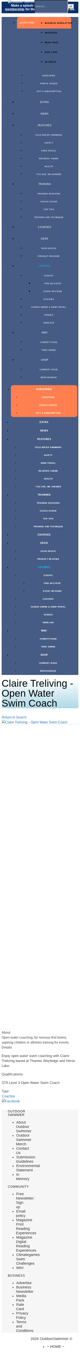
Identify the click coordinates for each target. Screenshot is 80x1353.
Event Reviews (52, 291)
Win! (44, 332)
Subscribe (27, 22)
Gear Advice (48, 248)
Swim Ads (48, 323)
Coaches (48, 299)
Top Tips (48, 209)
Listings (45, 266)
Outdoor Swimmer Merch (23, 1139)
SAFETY (48, 143)
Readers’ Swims (48, 158)
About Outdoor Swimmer (23, 1126)
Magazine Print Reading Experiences (26, 1226)
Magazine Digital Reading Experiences (26, 1243)
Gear (44, 238)
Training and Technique (49, 217)
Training (44, 184)
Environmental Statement (28, 1168)
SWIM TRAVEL (48, 151)
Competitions (48, 342)
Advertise (51, 33)
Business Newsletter (58, 23)
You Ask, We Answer (48, 174)
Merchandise (49, 377)
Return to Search (14, 717)
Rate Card (51, 52)
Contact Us (22, 1150)
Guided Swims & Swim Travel (48, 307)
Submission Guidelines (25, 1159)
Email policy (20, 1213)
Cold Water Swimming (48, 135)
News (44, 113)
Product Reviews (49, 256)
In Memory (22, 1176)
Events (48, 275)
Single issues (49, 83)
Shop (44, 359)
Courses (44, 227)
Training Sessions (48, 194)
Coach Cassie (48, 201)
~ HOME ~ (55, 1347)
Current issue (49, 369)
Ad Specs (50, 62)
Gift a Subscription (49, 91)
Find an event (52, 283)
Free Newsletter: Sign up (25, 1200)
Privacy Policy (22, 1315)
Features (45, 125)
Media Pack (51, 42)
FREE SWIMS (49, 350)
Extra (44, 102)
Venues (48, 315)
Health (49, 166)
